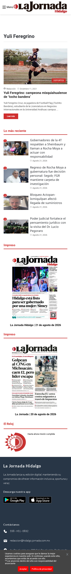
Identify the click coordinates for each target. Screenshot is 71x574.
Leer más (11, 116)
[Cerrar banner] (67, 554)
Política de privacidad (42, 569)
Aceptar (23, 569)
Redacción (11, 89)
